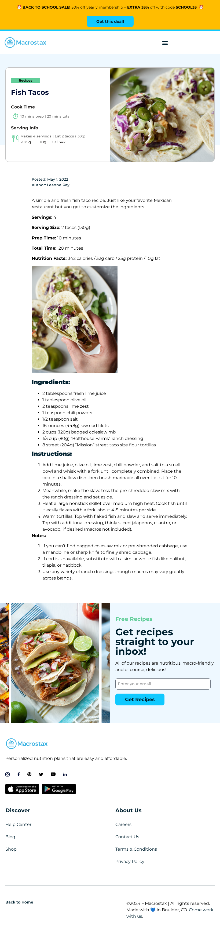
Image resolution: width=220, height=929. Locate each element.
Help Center (18, 824)
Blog (10, 836)
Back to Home (19, 902)
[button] (164, 42)
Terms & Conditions (136, 849)
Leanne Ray (58, 185)
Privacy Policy (129, 861)
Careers (123, 824)
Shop (11, 849)
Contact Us (127, 836)
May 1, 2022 (57, 179)
